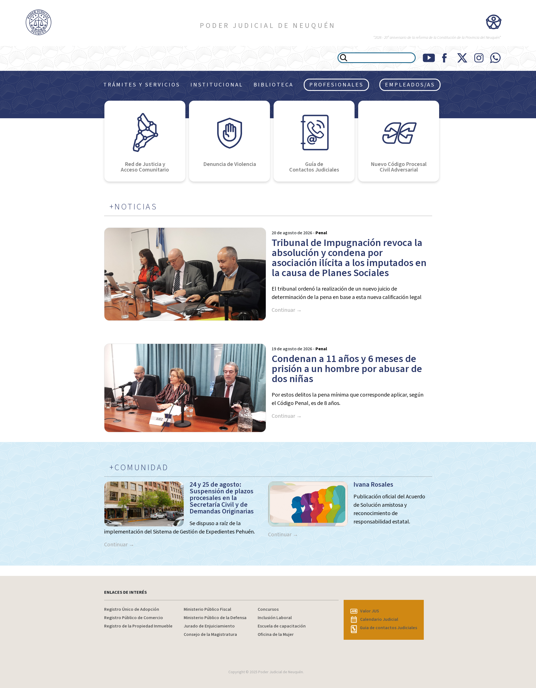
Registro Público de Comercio (133, 618)
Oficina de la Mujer (276, 634)
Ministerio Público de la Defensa (215, 618)
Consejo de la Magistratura (210, 634)
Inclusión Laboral (275, 618)
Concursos (268, 609)
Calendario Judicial (379, 619)
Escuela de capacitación (282, 626)
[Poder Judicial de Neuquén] (44, 22)
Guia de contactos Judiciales (388, 628)
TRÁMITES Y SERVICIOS (141, 85)
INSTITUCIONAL (216, 85)
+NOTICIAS (133, 207)
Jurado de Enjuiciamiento (209, 626)
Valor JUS (369, 611)
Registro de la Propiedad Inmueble (138, 626)
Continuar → (287, 310)
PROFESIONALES (336, 85)
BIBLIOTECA (273, 85)
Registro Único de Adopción (131, 609)
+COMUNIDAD (139, 467)
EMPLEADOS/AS (410, 85)
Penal (321, 233)
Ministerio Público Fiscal (207, 609)
